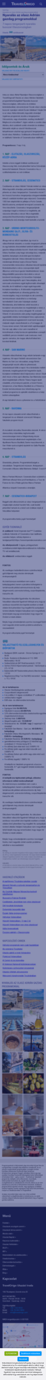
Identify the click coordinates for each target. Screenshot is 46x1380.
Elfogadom (11, 1353)
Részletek (23, 1359)
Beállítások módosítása (30, 1353)
